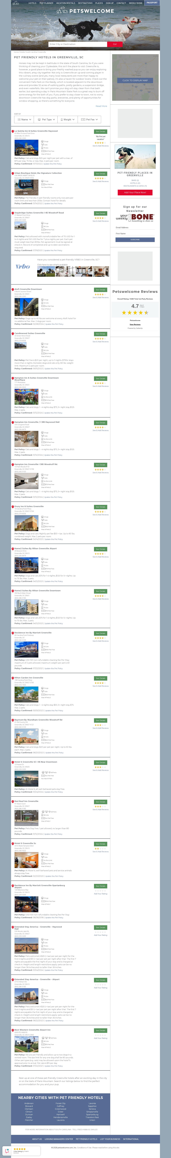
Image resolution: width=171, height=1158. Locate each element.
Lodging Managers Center (59, 1139)
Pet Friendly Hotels (86, 1139)
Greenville (42, 52)
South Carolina (31, 52)
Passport (152, 2)
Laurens (60, 1120)
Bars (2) (135, 180)
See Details (100, 131)
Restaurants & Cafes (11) (135, 186)
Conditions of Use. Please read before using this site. (98, 1148)
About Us (37, 1139)
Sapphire (92, 1106)
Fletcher (29, 1120)
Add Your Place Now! (135, 192)
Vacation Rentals (65, 3)
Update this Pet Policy (52, 164)
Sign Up (110, 3)
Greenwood (60, 1109)
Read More (101, 106)
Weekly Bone (135, 3)
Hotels (32, 3)
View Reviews (135, 324)
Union (92, 1120)
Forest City (60, 1103)
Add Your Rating (100, 894)
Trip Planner (46, 3)
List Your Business (110, 1139)
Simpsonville (92, 1112)
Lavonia (92, 1103)
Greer (60, 1112)
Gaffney (60, 1106)
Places (99, 3)
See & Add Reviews (101, 146)
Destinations (85, 3)
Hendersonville (61, 1117)
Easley (29, 1117)
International (131, 1139)
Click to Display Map (135, 80)
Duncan (29, 1114)
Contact (121, 3)
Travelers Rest (92, 1117)
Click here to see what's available (52, 265)
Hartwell (61, 1114)
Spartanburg (92, 1114)
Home (16, 52)
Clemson (29, 1109)
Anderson (29, 1103)
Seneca (92, 1109)
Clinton (29, 1112)
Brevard (29, 1106)
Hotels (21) (135, 183)
